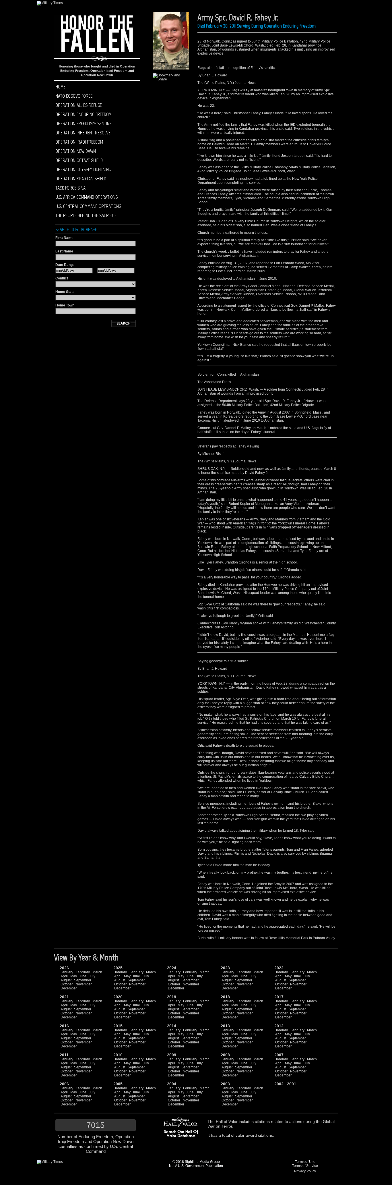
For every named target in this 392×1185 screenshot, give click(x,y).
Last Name (64, 251)
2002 (279, 1084)
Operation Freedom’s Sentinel (84, 123)
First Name (64, 238)
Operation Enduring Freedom (83, 114)
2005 (118, 1084)
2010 (118, 1055)
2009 (171, 1055)
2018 (225, 997)
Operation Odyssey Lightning (83, 169)
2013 (225, 1026)
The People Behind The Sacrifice (86, 215)
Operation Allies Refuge (78, 105)
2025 (118, 968)
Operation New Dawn (75, 151)
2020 (118, 997)
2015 (118, 1026)
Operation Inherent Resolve (82, 133)
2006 (64, 1084)
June (82, 976)
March (97, 972)
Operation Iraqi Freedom (79, 142)
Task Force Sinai (70, 188)
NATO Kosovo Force (74, 96)
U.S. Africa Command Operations (86, 197)
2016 (64, 1026)
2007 (279, 1055)
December (69, 988)
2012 (279, 1026)
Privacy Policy (305, 1171)
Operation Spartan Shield (80, 178)
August (66, 980)
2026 (64, 968)
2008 (225, 1055)
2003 (225, 1084)
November (83, 984)
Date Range (65, 265)
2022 (279, 968)
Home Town (64, 305)
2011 (64, 1055)
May (73, 976)
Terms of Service (305, 1166)
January (67, 972)
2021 (64, 997)
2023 (225, 968)
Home (60, 87)
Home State (65, 292)
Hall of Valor (227, 1121)
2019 (171, 997)
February (83, 972)
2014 (171, 1026)
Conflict (61, 278)
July (92, 976)
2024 (171, 968)
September (82, 980)
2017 (279, 997)
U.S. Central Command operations (88, 206)
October (67, 984)
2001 (291, 1084)
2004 (171, 1084)
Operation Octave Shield (79, 160)
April (64, 976)
